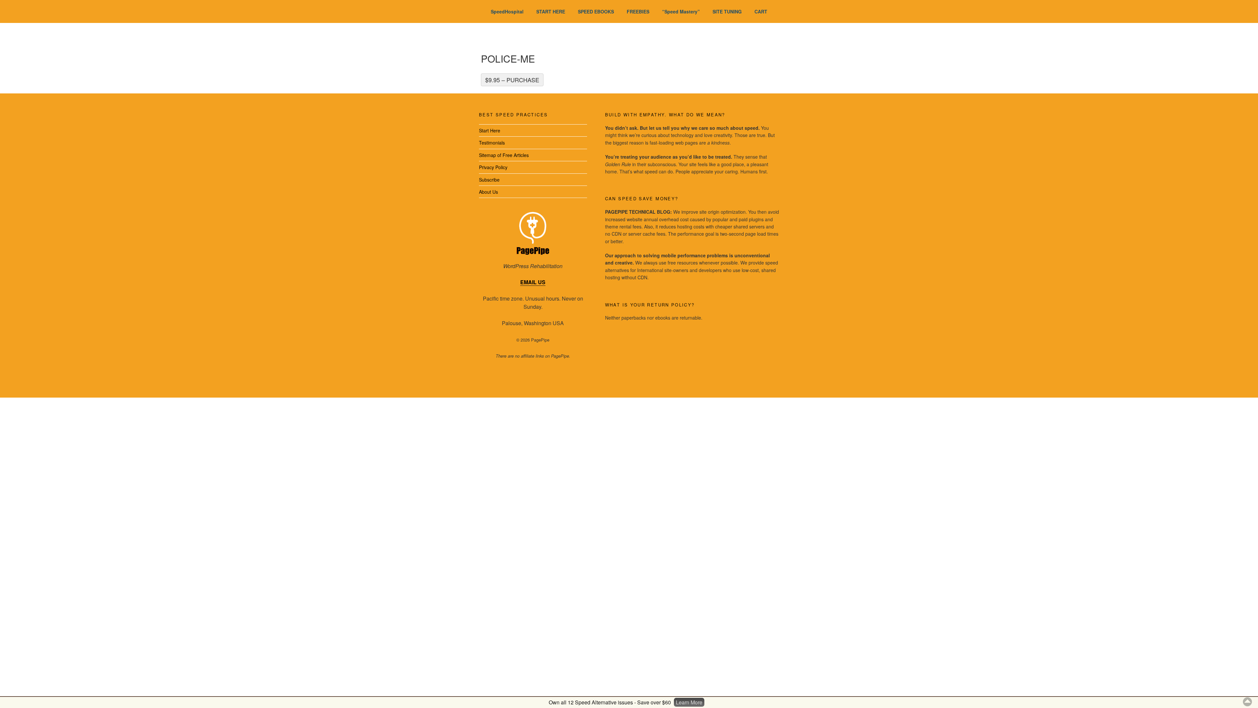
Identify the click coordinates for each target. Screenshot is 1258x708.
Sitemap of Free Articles (504, 155)
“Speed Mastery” (681, 11)
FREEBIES (638, 11)
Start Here (489, 130)
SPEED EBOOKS (596, 11)
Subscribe (489, 179)
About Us (488, 191)
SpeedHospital (507, 11)
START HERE (550, 11)
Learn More (689, 702)
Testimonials (492, 142)
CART (760, 11)
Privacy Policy (493, 167)
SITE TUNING (727, 11)
